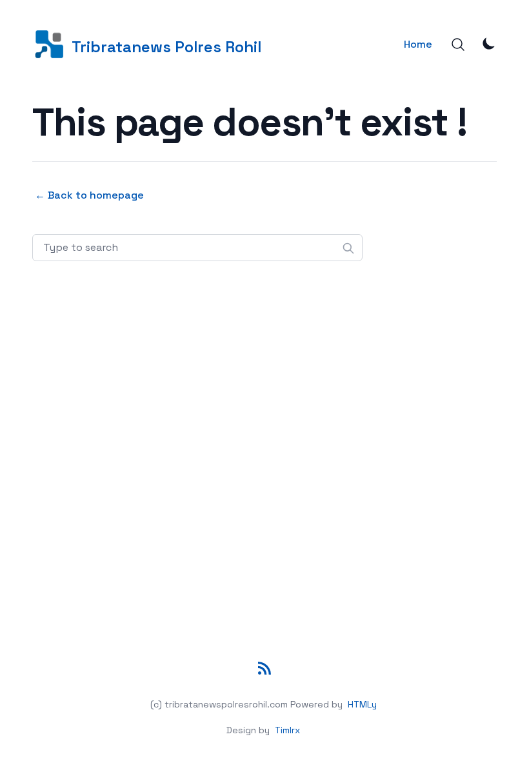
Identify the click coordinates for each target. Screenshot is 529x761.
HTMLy (362, 704)
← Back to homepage (89, 195)
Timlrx (287, 730)
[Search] (458, 44)
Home (418, 44)
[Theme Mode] (489, 43)
